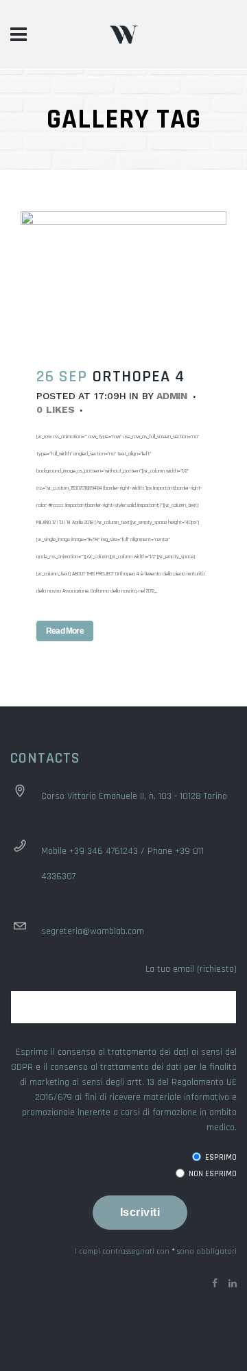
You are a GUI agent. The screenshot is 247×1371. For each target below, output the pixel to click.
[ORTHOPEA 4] (123, 279)
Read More (65, 631)
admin (172, 395)
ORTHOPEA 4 (138, 376)
